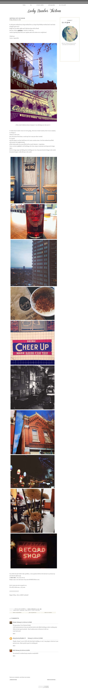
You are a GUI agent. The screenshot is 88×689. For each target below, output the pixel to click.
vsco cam (37, 610)
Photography (51, 4)
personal (22, 610)
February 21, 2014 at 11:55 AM (35, 638)
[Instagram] (67, 22)
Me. (31, 4)
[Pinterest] (65, 22)
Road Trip (27, 610)
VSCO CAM (13, 577)
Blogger (47, 686)
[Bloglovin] (69, 22)
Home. (24, 4)
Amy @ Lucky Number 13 (19, 638)
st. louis (32, 610)
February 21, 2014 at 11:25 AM (24, 622)
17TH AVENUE (46, 687)
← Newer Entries (13, 679)
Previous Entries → (51, 679)
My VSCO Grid (62, 4)
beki (14, 650)
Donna (14, 622)
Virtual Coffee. (40, 4)
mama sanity (16, 610)
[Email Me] (63, 22)
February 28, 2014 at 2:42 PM (22, 650)
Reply (14, 633)
